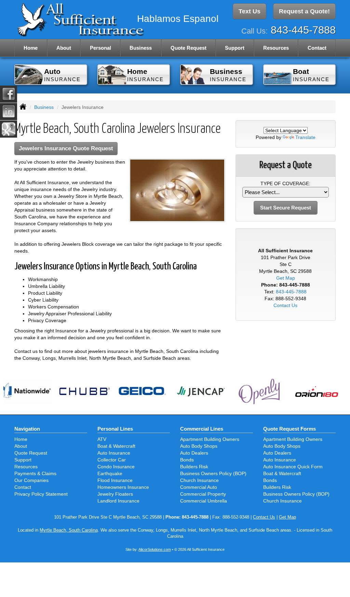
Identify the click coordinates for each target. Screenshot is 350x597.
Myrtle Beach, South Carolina (69, 530)
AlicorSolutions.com (154, 549)
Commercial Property (203, 494)
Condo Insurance (116, 466)
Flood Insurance (115, 480)
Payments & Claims (35, 473)
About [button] (63, 48)
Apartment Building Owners (209, 439)
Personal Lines (115, 429)
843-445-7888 (303, 30)
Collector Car (111, 459)
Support (22, 459)
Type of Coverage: (285, 183)
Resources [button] (276, 48)
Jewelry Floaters (115, 494)
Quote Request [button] (188, 48)
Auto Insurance (113, 453)
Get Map (285, 278)
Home (31, 48)
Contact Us (285, 305)
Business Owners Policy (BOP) (213, 473)
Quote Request (30, 453)
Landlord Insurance (118, 501)
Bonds (187, 459)
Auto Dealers (194, 453)
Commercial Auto (198, 487)
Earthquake (109, 473)
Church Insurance (199, 480)
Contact (317, 48)
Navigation (27, 429)
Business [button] (141, 48)
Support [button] (234, 48)
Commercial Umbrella (203, 501)
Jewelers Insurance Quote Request (66, 148)
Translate (305, 137)
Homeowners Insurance (123, 487)
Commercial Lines (201, 429)
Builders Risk (194, 466)
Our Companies (31, 480)
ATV (101, 439)
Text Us (249, 11)
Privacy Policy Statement (41, 494)
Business (44, 107)
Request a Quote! (304, 11)
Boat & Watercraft (116, 446)
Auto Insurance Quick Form (293, 466)
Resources (26, 466)
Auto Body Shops (198, 446)
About (20, 446)
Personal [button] (100, 48)
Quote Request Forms (289, 429)
